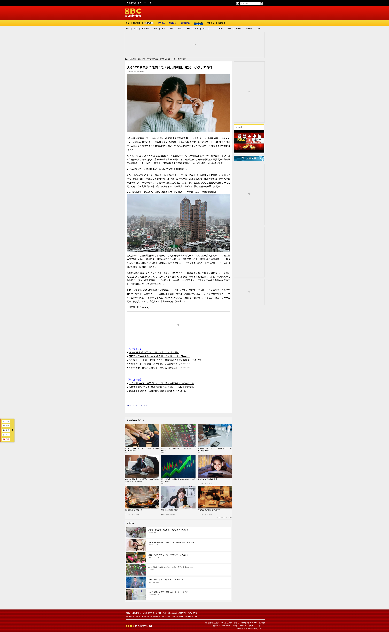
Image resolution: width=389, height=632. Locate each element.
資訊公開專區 (192, 613)
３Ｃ (213, 28)
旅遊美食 (221, 23)
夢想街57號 (185, 23)
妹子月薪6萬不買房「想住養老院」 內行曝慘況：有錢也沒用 (142, 449)
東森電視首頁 (130, 616)
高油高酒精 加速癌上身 (133, 510)
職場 (229, 28)
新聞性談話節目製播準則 (177, 613)
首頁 (127, 23)
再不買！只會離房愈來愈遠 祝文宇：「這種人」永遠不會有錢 (159, 356)
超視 (173, 616)
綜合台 (144, 616)
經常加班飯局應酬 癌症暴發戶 (209, 510)
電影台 (162, 616)
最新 (127, 28)
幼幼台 (156, 616)
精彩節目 (210, 23)
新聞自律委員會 (148, 613)
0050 (135, 405)
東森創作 (197, 616)
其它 (259, 28)
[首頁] (133, 13)
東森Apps (142, 3)
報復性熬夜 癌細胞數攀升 (207, 479)
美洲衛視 (180, 616)
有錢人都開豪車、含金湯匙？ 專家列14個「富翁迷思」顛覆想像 (142, 480)
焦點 (135, 28)
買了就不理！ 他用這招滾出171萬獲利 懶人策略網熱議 (178, 480)
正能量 (238, 28)
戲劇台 (150, 616)
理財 (204, 28)
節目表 (128, 613)
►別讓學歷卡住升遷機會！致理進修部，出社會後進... (153, 364)
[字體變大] (6, 426)
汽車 (196, 28)
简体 (149, 3)
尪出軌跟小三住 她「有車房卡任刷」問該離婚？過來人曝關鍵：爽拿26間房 (166, 360)
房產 (188, 28)
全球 (172, 28)
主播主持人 (137, 613)
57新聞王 (161, 23)
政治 (163, 28)
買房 (145, 405)
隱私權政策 (262, 623)
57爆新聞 (172, 23)
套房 (140, 405)
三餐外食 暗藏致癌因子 (170, 510)
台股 (180, 28)
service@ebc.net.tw (260, 626)
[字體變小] (6, 431)
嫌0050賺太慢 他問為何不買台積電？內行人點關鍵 (154, 352)
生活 (221, 28)
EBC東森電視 (130, 3)
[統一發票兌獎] (249, 160)
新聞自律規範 (161, 613)
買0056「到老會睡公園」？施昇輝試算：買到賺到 (178, 449)
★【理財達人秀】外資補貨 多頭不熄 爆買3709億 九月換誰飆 (155, 169)
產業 (155, 28)
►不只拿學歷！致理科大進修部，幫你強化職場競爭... (153, 368)
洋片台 (168, 616)
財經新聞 (136, 23)
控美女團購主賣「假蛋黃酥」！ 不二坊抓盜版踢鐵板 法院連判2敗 (161, 383)
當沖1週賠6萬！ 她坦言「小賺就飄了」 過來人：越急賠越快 (215, 449)
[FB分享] (6, 422)
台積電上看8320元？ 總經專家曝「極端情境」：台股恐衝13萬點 (161, 387)
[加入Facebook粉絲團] (6, 435)
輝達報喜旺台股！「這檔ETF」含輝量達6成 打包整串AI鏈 (157, 391)
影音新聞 (145, 28)
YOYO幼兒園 (189, 616)
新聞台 (138, 616)
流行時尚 (249, 28)
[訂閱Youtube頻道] (6, 440)
